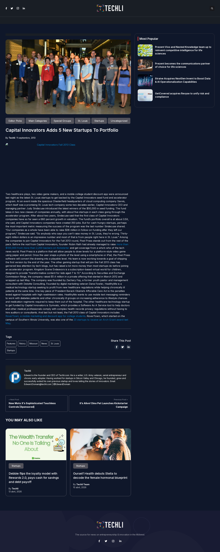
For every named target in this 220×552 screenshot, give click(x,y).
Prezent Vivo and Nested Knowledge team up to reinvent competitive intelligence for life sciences (183, 50)
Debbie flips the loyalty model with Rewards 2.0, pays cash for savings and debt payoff (34, 478)
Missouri (33, 343)
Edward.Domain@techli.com (37, 384)
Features (11, 343)
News (44, 343)
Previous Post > (121, 399)
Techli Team (82, 484)
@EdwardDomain (61, 384)
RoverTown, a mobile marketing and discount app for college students (45, 316)
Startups (11, 350)
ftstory (22, 343)
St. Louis (55, 343)
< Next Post (14, 399)
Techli (12, 138)
